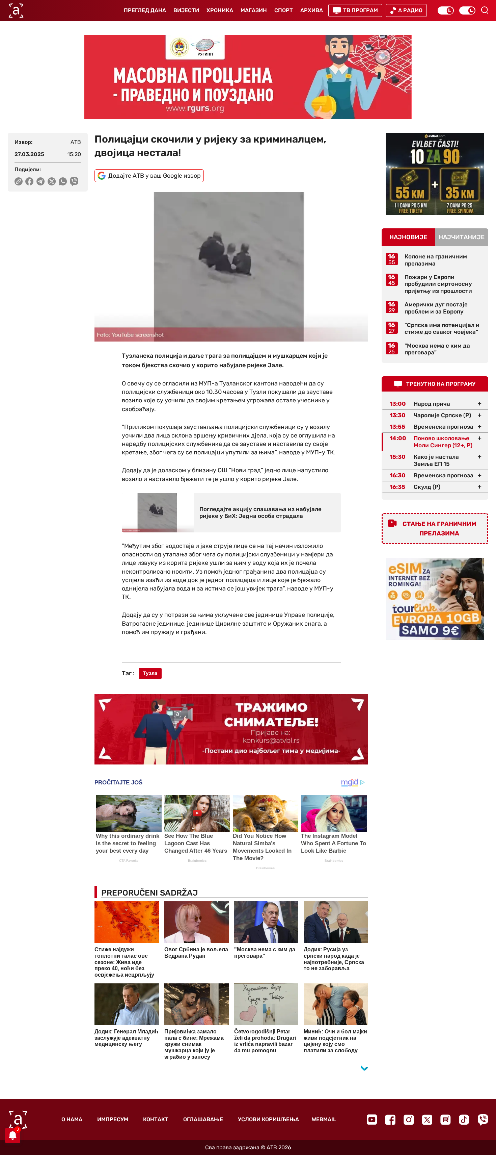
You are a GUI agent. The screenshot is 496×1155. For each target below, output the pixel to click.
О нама (71, 1119)
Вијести (186, 10)
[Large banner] (248, 77)
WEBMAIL (324, 1119)
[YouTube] (372, 1119)
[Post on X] (52, 181)
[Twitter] (427, 1119)
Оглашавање (203, 1119)
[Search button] (484, 10)
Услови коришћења (268, 1119)
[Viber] (482, 1120)
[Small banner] (435, 174)
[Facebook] (390, 1119)
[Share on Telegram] (40, 181)
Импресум (112, 1119)
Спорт (283, 10)
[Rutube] (445, 1119)
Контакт (155, 1119)
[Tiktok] (464, 1119)
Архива (311, 10)
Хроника (219, 10)
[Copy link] (19, 181)
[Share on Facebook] (29, 181)
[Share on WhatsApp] (63, 181)
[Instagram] (409, 1119)
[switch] (446, 10)
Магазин (254, 10)
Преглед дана (145, 10)
